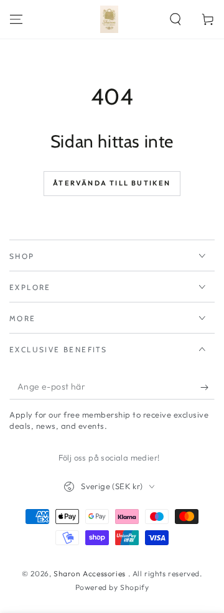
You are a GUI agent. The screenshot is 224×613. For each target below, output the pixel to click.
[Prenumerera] (207, 387)
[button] (175, 19)
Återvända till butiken (111, 183)
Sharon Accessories (91, 573)
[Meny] (16, 19)
